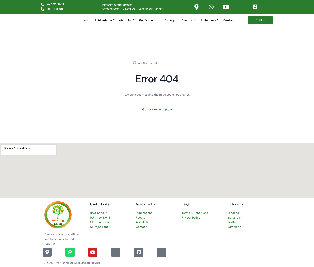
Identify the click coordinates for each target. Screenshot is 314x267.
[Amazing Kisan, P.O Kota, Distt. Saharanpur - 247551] (98, 8)
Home (84, 20)
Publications (103, 20)
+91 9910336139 (55, 9)
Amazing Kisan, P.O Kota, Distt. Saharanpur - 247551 (133, 9)
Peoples (187, 20)
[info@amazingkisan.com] (98, 5)
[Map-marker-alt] (196, 7)
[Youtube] (226, 7)
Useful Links (208, 20)
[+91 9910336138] (42, 4)
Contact (229, 20)
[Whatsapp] (211, 7)
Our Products (148, 20)
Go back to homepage (157, 109)
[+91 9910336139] (42, 9)
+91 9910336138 (55, 4)
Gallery (169, 20)
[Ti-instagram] (240, 7)
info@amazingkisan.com (117, 5)
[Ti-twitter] (270, 7)
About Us (125, 20)
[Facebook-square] (255, 7)
